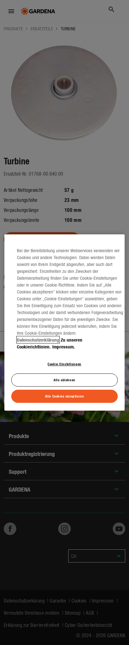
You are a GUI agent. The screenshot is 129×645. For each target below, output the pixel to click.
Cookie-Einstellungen (64, 363)
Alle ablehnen (64, 379)
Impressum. (63, 346)
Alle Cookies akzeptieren (64, 395)
